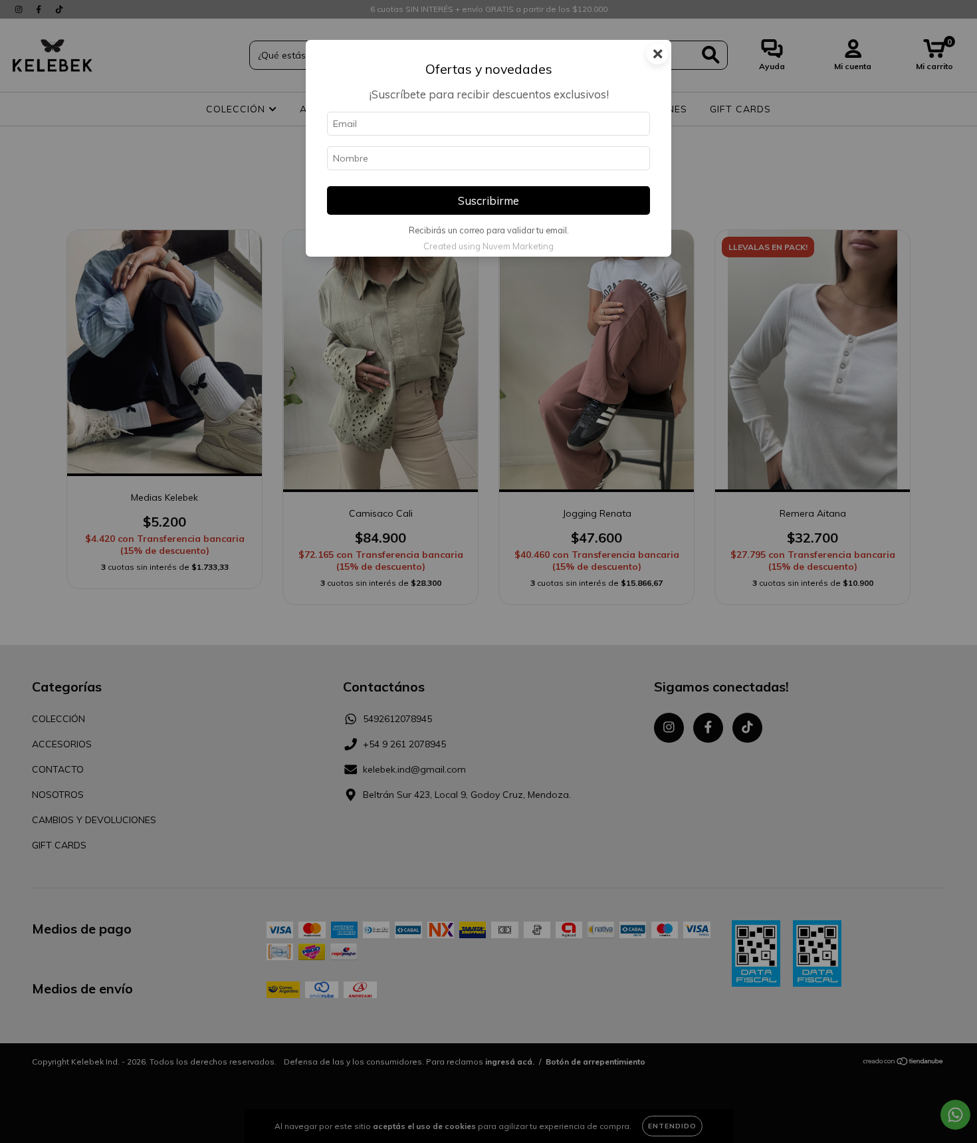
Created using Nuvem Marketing (488, 246)
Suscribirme (488, 200)
